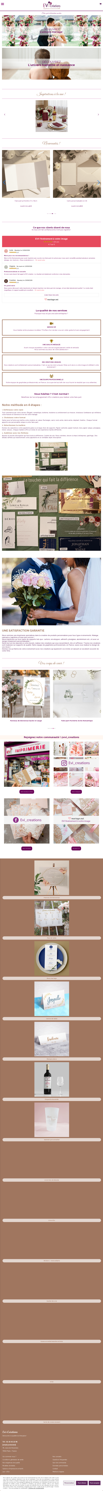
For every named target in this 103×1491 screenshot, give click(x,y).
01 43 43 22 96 (11, 1442)
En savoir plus (40, 260)
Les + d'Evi (6, 1471)
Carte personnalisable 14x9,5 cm (26, 201)
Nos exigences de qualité (11, 1462)
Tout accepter (94, 1483)
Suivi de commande (59, 1462)
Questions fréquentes (60, 1459)
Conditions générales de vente (13, 1459)
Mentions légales (58, 1471)
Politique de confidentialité (36, 1488)
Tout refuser (82, 1483)
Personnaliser (69, 1483)
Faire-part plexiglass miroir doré (77, 721)
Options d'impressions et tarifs (13, 1468)
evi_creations (71, 737)
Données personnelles (60, 1465)
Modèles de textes (9, 1465)
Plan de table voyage (26, 721)
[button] (47, 130)
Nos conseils (57, 1456)
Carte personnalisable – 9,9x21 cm (77, 201)
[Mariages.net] (51, 300)
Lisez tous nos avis (51, 295)
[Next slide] (98, 114)
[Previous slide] (4, 114)
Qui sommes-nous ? (10, 1456)
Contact (55, 1468)
